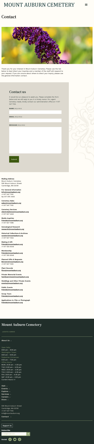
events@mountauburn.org (12, 283)
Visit (3, 386)
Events (4, 388)
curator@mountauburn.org (12, 236)
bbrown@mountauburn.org (12, 262)
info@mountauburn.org (10, 192)
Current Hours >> (8, 379)
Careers (4, 397)
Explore (4, 391)
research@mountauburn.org (12, 229)
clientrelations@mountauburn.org (15, 212)
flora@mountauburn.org (11, 270)
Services (5, 394)
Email (15, 117)
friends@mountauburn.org (12, 220)
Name (15, 108)
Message (17, 125)
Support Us (7, 426)
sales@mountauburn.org (11, 203)
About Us (5, 340)
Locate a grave (8, 332)
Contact (5, 416)
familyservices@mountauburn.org (15, 277)
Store (4, 399)
